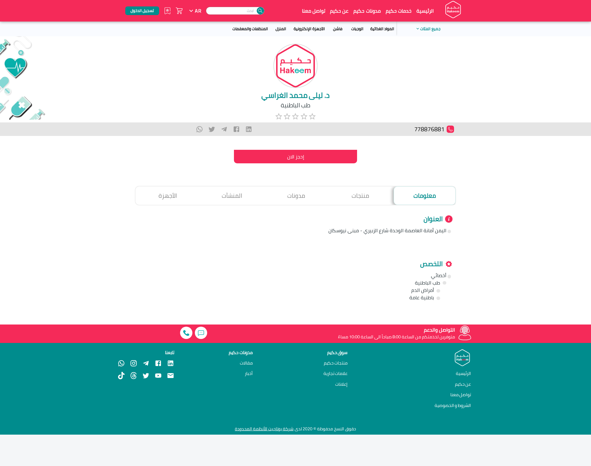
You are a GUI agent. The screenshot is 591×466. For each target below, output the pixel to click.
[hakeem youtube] (158, 375)
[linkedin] (248, 129)
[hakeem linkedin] (170, 363)
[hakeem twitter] (146, 375)
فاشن (337, 28)
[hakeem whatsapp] (121, 363)
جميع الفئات (430, 28)
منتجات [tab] (360, 195)
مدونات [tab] (296, 195)
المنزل (280, 28)
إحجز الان (295, 156)
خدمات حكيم (399, 10)
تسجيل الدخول (142, 10)
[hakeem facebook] (158, 363)
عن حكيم (339, 10)
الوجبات (357, 28)
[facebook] (236, 129)
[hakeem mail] (170, 375)
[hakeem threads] (133, 375)
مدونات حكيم (366, 10)
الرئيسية (425, 10)
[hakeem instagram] (133, 363)
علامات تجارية (336, 373)
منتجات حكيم (336, 363)
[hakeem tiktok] (121, 375)
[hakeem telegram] (146, 363)
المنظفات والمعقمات (250, 28)
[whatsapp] (199, 129)
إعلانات (341, 384)
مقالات (246, 363)
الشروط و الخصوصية (453, 405)
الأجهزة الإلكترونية (309, 28)
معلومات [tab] (424, 195)
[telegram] (224, 129)
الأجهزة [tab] (168, 195)
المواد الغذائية (382, 28)
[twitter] (211, 129)
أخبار (249, 373)
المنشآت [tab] (232, 195)
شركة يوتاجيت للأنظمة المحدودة (264, 429)
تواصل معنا (313, 10)
